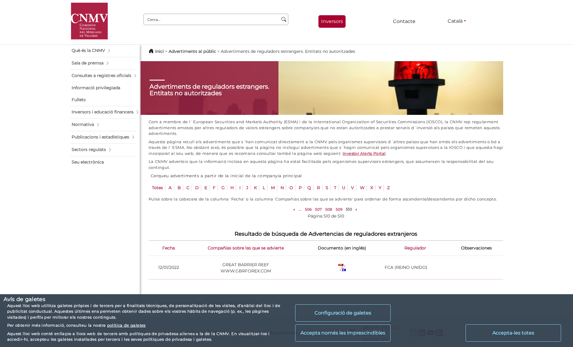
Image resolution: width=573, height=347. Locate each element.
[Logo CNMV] (89, 21)
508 (328, 209)
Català (455, 21)
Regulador (415, 248)
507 (318, 209)
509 (339, 209)
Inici (159, 51)
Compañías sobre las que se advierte (246, 248)
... (300, 209)
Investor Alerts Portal (364, 153)
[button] (103, 51)
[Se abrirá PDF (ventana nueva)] (342, 267)
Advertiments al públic (192, 51)
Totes (157, 187)
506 (308, 209)
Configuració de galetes (343, 313)
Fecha (168, 248)
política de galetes (126, 325)
